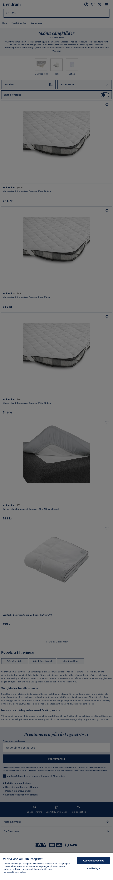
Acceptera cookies (93, 860)
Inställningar (94, 868)
